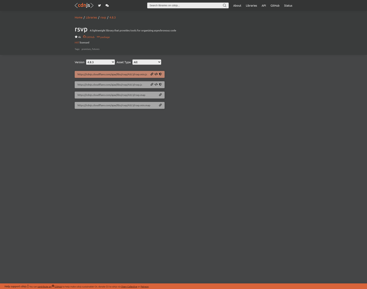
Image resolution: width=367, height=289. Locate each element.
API (264, 5)
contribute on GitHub (50, 286)
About (237, 5)
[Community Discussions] (107, 5)
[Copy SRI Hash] (160, 74)
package (105, 36)
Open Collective (129, 286)
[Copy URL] (152, 74)
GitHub (275, 5)
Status (288, 5)
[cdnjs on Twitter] (99, 5)
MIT (77, 42)
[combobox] (100, 62)
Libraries (251, 5)
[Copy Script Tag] (156, 74)
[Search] (224, 5)
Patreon (145, 286)
